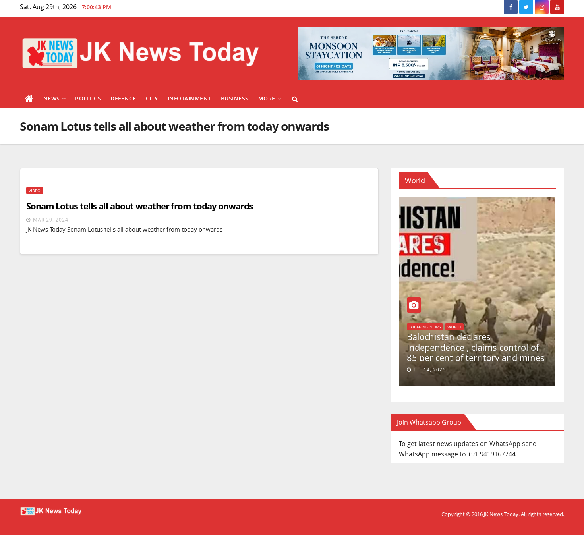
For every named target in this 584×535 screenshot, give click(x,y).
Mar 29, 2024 (50, 219)
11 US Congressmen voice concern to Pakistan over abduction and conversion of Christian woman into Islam (437, 352)
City (152, 98)
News (51, 98)
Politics (88, 98)
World (533, 335)
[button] (295, 99)
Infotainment (189, 98)
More (266, 98)
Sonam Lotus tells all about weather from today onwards (139, 206)
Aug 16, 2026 (548, 369)
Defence (123, 98)
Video (35, 190)
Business (235, 98)
